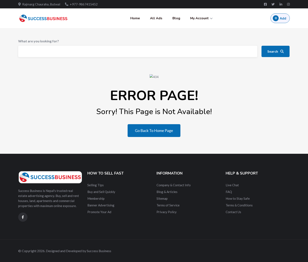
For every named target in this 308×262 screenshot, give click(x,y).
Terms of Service (168, 205)
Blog (176, 18)
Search (273, 51)
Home (135, 18)
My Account (199, 18)
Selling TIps (95, 185)
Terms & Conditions (239, 205)
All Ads (156, 18)
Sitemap (162, 198)
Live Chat (232, 185)
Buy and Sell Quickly (101, 192)
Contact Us (233, 212)
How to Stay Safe (238, 198)
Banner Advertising (100, 205)
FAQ (229, 192)
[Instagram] (288, 4)
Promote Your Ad (99, 212)
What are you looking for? (38, 41)
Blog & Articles (167, 192)
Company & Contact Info (174, 185)
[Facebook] (265, 4)
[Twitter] (273, 4)
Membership (96, 198)
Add (283, 18)
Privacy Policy (167, 212)
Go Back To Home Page (154, 130)
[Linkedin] (281, 4)
